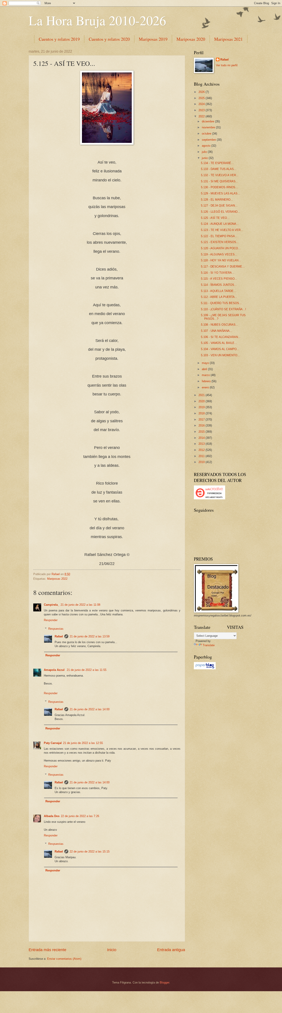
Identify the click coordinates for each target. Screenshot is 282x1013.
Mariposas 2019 (153, 39)
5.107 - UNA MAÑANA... (216, 330)
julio (205, 151)
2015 (202, 431)
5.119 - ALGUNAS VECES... (219, 254)
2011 (202, 456)
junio (205, 158)
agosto (206, 145)
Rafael (59, 636)
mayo (206, 363)
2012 (202, 450)
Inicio (111, 950)
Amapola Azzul (54, 670)
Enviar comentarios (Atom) (64, 958)
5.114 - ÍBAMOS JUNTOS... (219, 284)
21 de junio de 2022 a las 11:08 (80, 604)
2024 (202, 104)
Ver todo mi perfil (226, 65)
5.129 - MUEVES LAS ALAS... (220, 193)
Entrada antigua (171, 950)
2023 (202, 110)
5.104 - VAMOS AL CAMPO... (220, 349)
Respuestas (55, 628)
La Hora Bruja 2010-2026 (97, 20)
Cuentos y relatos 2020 (109, 39)
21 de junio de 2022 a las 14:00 (89, 709)
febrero (207, 381)
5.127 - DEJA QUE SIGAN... (219, 205)
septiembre (209, 139)
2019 (202, 407)
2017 (202, 419)
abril (205, 369)
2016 (202, 425)
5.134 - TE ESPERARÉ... (217, 163)
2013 (202, 443)
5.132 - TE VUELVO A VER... (220, 175)
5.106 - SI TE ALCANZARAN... (221, 337)
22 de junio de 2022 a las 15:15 (89, 851)
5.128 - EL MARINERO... (217, 199)
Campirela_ (51, 604)
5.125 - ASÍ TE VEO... (215, 218)
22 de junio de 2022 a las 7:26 (80, 816)
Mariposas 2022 (57, 578)
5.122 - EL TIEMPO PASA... (219, 236)
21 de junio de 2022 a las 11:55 (86, 670)
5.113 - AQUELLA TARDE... (218, 291)
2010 (202, 462)
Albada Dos (51, 816)
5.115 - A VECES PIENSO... (219, 278)
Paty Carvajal (53, 743)
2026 (202, 92)
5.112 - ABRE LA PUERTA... (219, 297)
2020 (202, 401)
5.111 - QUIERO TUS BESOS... (221, 303)
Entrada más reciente (47, 950)
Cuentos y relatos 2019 (59, 39)
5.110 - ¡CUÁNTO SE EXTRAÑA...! (223, 309)
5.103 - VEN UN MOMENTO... (220, 355)
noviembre (209, 127)
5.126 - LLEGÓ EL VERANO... (220, 211)
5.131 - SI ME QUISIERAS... (219, 181)
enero (206, 387)
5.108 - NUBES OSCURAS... (219, 324)
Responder (51, 620)
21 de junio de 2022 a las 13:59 (89, 636)
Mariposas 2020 (190, 39)
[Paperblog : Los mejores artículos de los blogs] (205, 668)
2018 (202, 413)
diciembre (208, 121)
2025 (202, 98)
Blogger (164, 982)
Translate (209, 645)
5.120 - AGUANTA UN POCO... (221, 248)
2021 (202, 395)
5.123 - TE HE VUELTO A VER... (222, 230)
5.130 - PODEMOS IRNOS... (219, 187)
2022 (202, 116)
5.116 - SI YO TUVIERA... (217, 272)
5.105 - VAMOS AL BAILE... (219, 343)
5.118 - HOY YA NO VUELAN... (221, 260)
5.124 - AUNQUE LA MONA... (220, 223)
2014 (202, 437)
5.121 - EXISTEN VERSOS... (220, 242)
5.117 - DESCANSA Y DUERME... (223, 266)
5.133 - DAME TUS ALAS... (218, 169)
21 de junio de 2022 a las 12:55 (83, 743)
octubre (207, 133)
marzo (206, 375)
